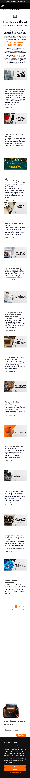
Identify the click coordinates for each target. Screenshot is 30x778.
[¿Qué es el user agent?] (15, 252)
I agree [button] (15, 766)
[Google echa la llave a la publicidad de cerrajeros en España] (15, 520)
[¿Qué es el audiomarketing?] (15, 475)
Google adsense (18, 56)
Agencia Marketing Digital (6, 9)
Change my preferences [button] (15, 772)
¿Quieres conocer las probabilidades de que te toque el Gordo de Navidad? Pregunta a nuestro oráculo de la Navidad (15, 183)
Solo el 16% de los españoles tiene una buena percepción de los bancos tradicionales (15, 92)
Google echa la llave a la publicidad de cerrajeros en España (14, 538)
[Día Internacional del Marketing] (15, 386)
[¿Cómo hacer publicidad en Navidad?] (15, 118)
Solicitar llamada (11, 1)
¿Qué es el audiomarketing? (14, 491)
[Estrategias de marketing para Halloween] (15, 431)
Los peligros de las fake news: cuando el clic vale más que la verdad (13, 315)
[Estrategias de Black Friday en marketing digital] (15, 341)
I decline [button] (15, 769)
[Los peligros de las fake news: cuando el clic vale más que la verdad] (15, 297)
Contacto (22, 1)
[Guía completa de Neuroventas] (15, 565)
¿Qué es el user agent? (13, 268)
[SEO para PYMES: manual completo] (15, 208)
